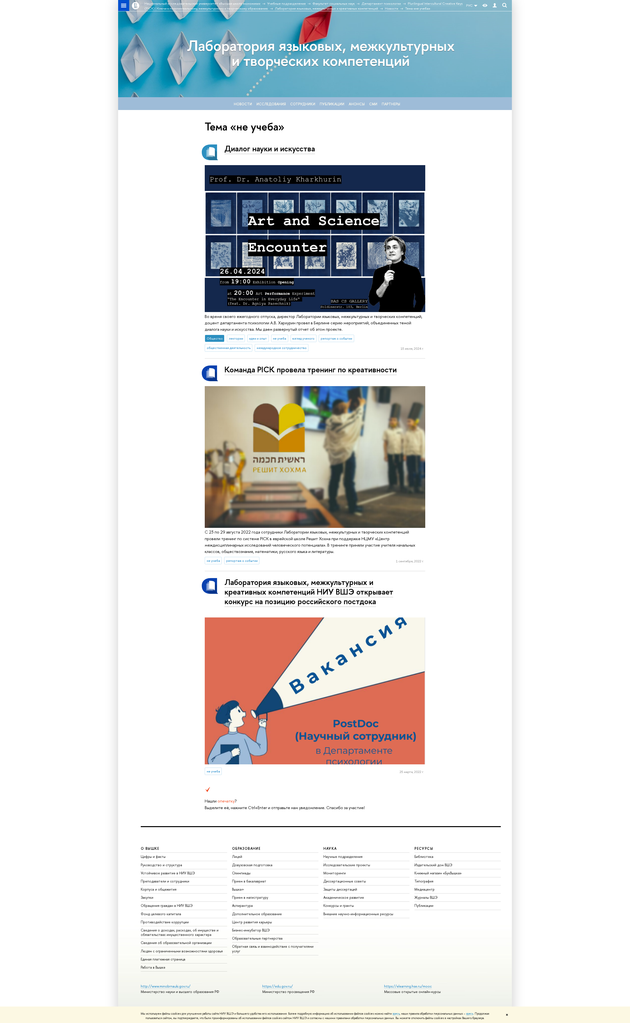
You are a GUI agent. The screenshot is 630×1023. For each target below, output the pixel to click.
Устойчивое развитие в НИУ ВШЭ (168, 873)
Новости (243, 104)
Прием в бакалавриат (249, 881)
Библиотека (423, 856)
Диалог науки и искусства (269, 148)
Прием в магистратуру (250, 897)
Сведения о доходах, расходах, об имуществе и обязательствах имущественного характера (180, 932)
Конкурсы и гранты (338, 905)
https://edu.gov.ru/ (277, 986)
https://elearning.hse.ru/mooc (408, 986)
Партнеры (391, 104)
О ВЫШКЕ (150, 848)
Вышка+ (238, 889)
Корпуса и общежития (158, 889)
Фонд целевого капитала (161, 914)
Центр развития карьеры (252, 922)
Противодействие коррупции (165, 922)
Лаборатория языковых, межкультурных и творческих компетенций (321, 53)
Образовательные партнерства (257, 938)
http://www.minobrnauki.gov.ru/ (165, 986)
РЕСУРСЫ (423, 848)
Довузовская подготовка (252, 865)
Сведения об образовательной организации (176, 942)
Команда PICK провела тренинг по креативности (310, 369)
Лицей (237, 856)
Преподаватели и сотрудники (165, 881)
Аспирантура (242, 905)
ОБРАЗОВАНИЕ (246, 848)
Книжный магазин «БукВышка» (438, 873)
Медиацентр (424, 889)
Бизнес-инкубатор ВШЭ (251, 930)
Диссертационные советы (344, 881)
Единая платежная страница (163, 959)
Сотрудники (302, 104)
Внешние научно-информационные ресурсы (358, 914)
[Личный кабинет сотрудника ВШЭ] (494, 5)
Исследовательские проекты (346, 865)
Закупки (147, 897)
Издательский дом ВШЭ (433, 865)
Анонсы (357, 104)
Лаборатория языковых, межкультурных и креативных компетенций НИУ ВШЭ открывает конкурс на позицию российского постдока (308, 592)
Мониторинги (334, 873)
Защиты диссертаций (340, 889)
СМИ (373, 104)
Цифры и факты (153, 856)
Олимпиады (241, 873)
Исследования (271, 104)
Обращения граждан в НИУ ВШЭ (167, 905)
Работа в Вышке (153, 967)
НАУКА (330, 848)
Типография (423, 881)
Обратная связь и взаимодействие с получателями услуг (273, 948)
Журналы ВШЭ (426, 897)
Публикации (332, 104)
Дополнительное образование (257, 914)
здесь (396, 1014)
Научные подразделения (342, 856)
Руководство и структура (161, 865)
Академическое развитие (343, 897)
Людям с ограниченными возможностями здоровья (182, 951)
